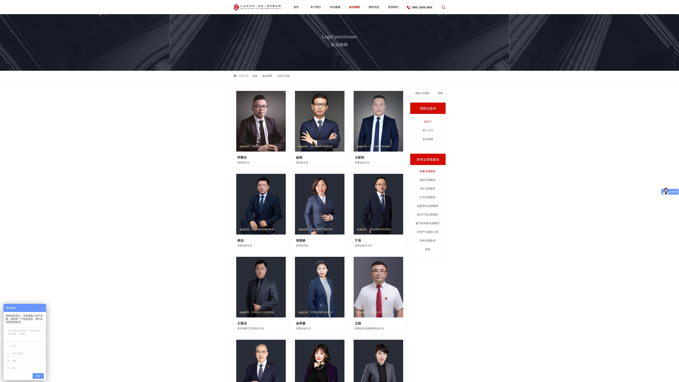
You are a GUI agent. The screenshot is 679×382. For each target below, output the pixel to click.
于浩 (358, 240)
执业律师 (354, 7)
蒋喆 (240, 240)
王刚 (358, 323)
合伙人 (428, 121)
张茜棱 (301, 240)
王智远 (242, 323)
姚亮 (299, 157)
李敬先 (242, 157)
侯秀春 (301, 323)
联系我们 (393, 7)
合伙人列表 (283, 76)
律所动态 (374, 7)
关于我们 (315, 7)
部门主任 (428, 130)
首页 (296, 7)
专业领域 (335, 7)
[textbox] (425, 93)
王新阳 (359, 157)
